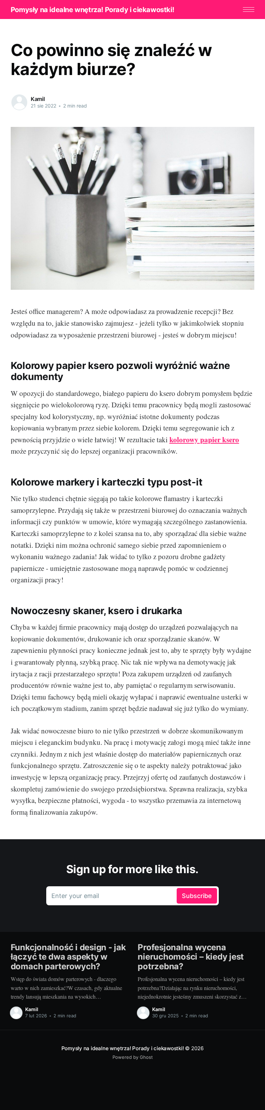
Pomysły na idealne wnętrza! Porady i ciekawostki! (92, 10)
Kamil (38, 98)
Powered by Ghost (132, 1057)
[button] (248, 9)
